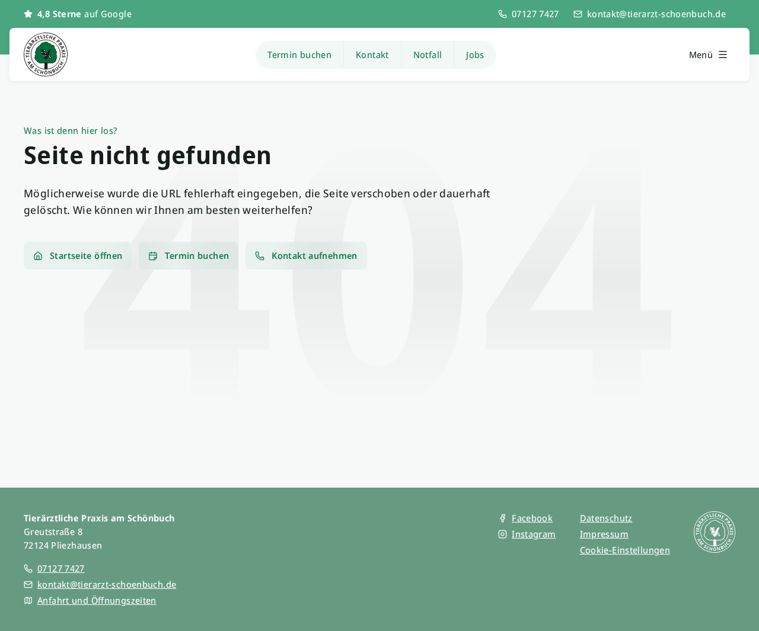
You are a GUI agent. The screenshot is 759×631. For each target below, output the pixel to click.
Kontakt (372, 54)
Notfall (427, 54)
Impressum (604, 534)
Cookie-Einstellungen (625, 550)
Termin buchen (299, 54)
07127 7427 (535, 14)
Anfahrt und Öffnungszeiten (97, 600)
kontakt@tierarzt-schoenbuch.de (656, 14)
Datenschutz (606, 518)
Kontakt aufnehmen (314, 255)
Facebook (532, 518)
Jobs (475, 54)
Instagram (534, 534)
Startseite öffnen (86, 255)
